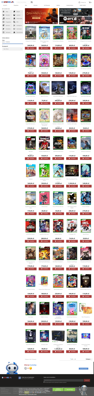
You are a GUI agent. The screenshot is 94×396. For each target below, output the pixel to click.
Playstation (16, 5)
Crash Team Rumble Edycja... (44, 261)
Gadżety (58, 5)
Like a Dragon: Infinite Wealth (72, 207)
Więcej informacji (23, 394)
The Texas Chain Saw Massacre (31, 262)
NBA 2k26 (31, 68)
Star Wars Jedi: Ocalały (72, 123)
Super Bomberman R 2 (58, 289)
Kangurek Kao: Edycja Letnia (44, 289)
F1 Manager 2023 (72, 234)
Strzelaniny (8, 28)
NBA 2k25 (31, 151)
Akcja (7, 11)
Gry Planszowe (47, 5)
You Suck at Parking (31, 289)
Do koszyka (30, 48)
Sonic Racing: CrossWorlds (86, 68)
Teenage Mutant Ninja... (30, 96)
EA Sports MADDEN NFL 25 (44, 151)
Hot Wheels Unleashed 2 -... (58, 261)
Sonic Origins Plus (72, 289)
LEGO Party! (72, 68)
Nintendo (35, 5)
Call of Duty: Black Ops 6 (58, 151)
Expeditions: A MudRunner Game (30, 207)
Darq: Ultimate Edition (30, 344)
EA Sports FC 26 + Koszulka (85, 41)
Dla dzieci (8, 15)
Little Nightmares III (58, 68)
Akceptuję (70, 389)
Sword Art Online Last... (44, 234)
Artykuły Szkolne (69, 5)
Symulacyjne (19, 28)
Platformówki (19, 18)
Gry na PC (5, 5)
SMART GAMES (83, 5)
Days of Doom (86, 234)
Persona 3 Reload (85, 206)
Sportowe (8, 25)
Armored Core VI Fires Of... (86, 261)
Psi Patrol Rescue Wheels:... (58, 41)
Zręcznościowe (19, 32)
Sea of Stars (85, 179)
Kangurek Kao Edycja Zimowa (86, 345)
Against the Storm (44, 96)
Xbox (26, 5)
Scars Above (30, 316)
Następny (89, 359)
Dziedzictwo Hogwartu (72, 344)
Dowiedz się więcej (83, 368)
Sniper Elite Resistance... (31, 123)
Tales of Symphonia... (86, 316)
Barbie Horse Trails (72, 41)
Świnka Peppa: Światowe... (72, 316)
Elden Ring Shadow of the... (72, 179)
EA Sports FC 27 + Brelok (31, 41)
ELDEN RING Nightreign (86, 96)
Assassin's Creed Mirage (72, 261)
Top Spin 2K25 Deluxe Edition (44, 179)
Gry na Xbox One (6, 8)
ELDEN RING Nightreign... (58, 96)
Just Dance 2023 (44, 344)
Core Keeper (72, 151)
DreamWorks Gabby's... (44, 68)
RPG (17, 22)
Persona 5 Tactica (58, 234)
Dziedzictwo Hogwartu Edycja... (58, 345)
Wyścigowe (8, 32)
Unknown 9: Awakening (85, 151)
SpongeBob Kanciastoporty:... (58, 317)
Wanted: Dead (44, 206)
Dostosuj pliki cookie (32, 394)
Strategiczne (19, 25)
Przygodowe (8, 22)
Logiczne (18, 15)
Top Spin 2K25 (58, 179)
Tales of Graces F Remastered (44, 124)
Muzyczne (8, 18)
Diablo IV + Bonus (44, 316)
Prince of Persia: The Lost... (58, 206)
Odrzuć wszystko (58, 389)
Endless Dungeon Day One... (85, 289)
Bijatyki (18, 11)
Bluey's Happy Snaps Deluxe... (44, 41)
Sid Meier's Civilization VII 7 (58, 123)
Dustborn (31, 179)
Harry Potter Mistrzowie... (86, 123)
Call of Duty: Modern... (30, 234)
